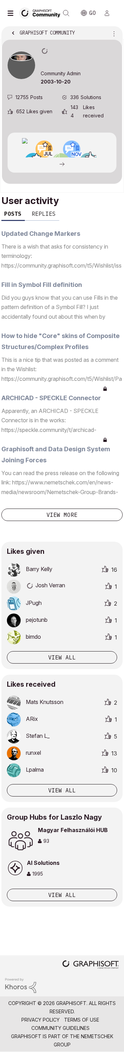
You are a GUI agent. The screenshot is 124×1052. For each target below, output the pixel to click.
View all (62, 657)
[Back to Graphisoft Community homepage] (42, 13)
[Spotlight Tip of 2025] (25, 141)
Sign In (110, 13)
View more (62, 514)
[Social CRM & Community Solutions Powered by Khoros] (20, 985)
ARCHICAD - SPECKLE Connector (51, 398)
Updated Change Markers (40, 233)
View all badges (62, 163)
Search (66, 13)
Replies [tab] (44, 213)
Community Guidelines (60, 1028)
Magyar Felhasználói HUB (73, 830)
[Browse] (12, 13)
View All (62, 894)
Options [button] (112, 33)
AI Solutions (43, 862)
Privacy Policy (40, 1020)
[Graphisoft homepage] (90, 965)
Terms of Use (81, 1020)
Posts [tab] (12, 213)
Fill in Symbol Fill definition (41, 284)
